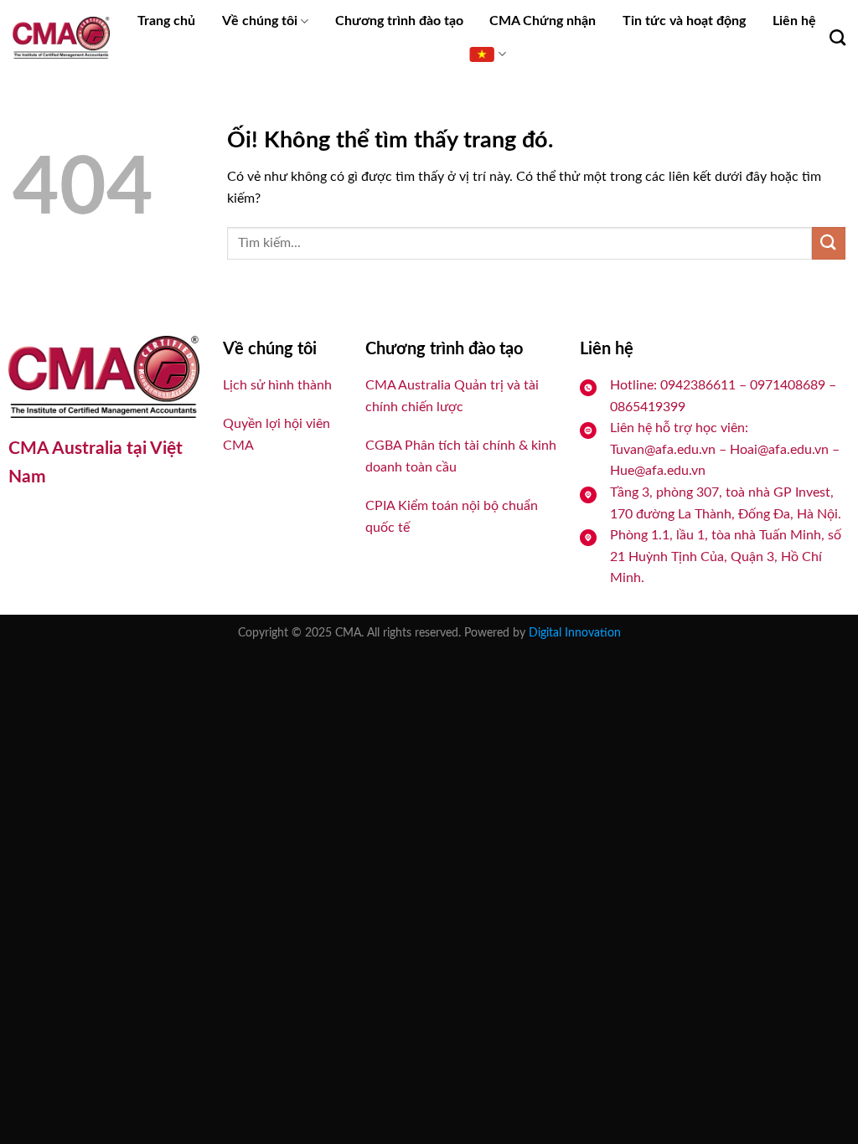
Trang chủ (166, 21)
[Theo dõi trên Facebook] (23, 522)
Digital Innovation (575, 632)
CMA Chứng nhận (542, 21)
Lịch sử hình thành (277, 385)
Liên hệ (794, 21)
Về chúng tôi (259, 21)
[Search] (837, 37)
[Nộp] (828, 243)
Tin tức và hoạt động (684, 21)
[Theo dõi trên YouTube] (54, 522)
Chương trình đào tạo (399, 21)
